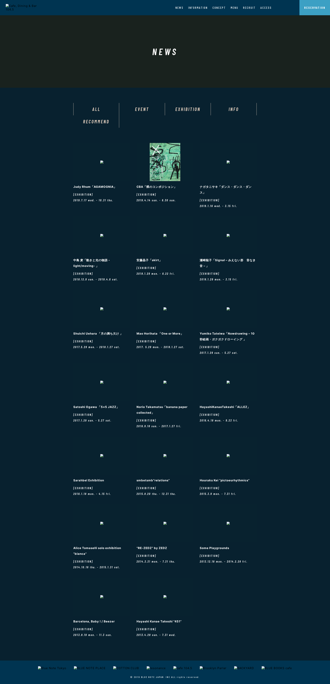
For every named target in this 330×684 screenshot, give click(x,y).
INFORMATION (198, 7)
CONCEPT (219, 7)
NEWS (180, 7)
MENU (234, 7)
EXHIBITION (188, 109)
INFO (234, 109)
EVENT (142, 109)
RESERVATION (314, 7)
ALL (96, 109)
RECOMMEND (96, 121)
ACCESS (266, 7)
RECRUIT (249, 7)
